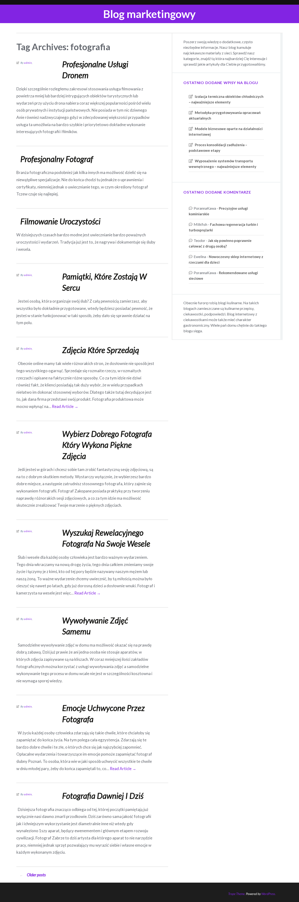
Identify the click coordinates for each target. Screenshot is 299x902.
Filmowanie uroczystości (60, 221)
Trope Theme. (236, 894)
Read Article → (65, 406)
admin (28, 62)
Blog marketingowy (149, 13)
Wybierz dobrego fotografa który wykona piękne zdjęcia (107, 445)
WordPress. (268, 894)
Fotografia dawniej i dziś (102, 795)
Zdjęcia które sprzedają (100, 350)
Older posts (33, 874)
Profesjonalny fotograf (56, 159)
